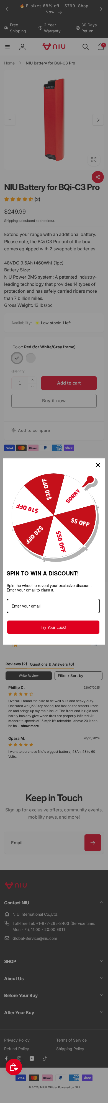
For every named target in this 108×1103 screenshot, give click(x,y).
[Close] (98, 465)
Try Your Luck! (53, 627)
